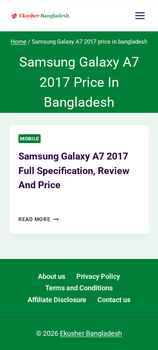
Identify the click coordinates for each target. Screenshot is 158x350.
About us (51, 276)
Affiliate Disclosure (57, 300)
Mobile (29, 139)
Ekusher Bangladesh (50, 202)
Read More (38, 219)
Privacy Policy (98, 276)
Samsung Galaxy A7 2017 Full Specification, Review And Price (73, 170)
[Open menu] (140, 15)
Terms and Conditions (79, 288)
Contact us (113, 300)
